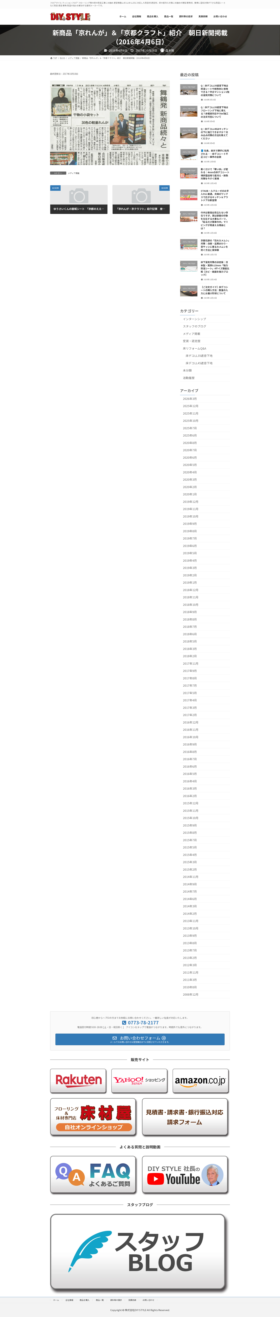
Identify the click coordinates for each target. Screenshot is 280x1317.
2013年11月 (190, 921)
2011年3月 (190, 980)
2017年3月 (190, 708)
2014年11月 (190, 877)
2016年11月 (190, 730)
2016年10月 (190, 737)
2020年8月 (190, 443)
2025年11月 (190, 413)
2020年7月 (190, 450)
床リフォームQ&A (194, 348)
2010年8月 (190, 987)
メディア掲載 (73, 173)
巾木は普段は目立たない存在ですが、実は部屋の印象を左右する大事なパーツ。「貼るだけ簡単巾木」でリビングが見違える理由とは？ (214, 220)
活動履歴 (189, 378)
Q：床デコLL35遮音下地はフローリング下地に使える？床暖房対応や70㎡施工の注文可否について (214, 112)
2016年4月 (190, 781)
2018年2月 (190, 656)
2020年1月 (190, 494)
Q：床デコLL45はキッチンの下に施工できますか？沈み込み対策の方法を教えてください (214, 133)
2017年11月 (190, 663)
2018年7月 (190, 627)
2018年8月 (190, 619)
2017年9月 (190, 671)
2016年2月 (190, 796)
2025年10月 (190, 421)
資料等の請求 (116, 1300)
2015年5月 (190, 847)
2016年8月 (190, 752)
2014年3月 (190, 906)
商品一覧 (100, 1300)
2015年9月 (190, 825)
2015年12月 (190, 803)
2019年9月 (190, 524)
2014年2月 (190, 914)
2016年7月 (190, 759)
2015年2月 (190, 869)
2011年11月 (190, 972)
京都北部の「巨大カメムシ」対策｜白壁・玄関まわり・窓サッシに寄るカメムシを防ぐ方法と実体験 (215, 245)
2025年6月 (190, 435)
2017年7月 (190, 685)
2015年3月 (190, 862)
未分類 (187, 370)
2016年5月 (190, 774)
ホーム (56, 1300)
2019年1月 (190, 582)
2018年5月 (190, 641)
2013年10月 (190, 928)
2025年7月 (190, 428)
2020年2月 (190, 487)
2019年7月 (190, 538)
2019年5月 (190, 553)
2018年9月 (190, 612)
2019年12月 (190, 502)
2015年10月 (190, 818)
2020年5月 (190, 465)
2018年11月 (190, 597)
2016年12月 (190, 722)
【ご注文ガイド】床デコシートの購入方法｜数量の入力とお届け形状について (214, 290)
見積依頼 (132, 1300)
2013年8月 (190, 943)
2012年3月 (190, 965)
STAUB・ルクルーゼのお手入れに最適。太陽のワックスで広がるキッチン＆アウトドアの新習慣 (215, 195)
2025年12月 (190, 406)
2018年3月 (190, 649)
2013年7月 (190, 950)
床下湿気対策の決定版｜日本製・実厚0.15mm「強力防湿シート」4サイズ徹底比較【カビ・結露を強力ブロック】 (215, 268)
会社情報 (69, 1300)
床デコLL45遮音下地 (199, 363)
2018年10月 (190, 605)
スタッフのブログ (194, 326)
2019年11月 (190, 509)
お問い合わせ (148, 1300)
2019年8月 (190, 531)
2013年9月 (190, 936)
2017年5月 (190, 693)
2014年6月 (190, 899)
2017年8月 (190, 678)
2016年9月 (190, 744)
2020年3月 (190, 479)
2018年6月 (190, 634)
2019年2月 (190, 575)
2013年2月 (190, 958)
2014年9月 (190, 884)
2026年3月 (190, 399)
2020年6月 (190, 457)
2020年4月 (190, 472)
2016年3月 (190, 788)
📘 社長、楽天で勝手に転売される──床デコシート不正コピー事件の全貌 (215, 153)
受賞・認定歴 (191, 341)
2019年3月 (190, 568)
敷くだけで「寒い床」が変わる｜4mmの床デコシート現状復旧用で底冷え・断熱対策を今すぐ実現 (215, 173)
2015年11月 (190, 811)
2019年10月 (190, 516)
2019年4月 (190, 560)
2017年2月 (190, 715)
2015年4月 (190, 855)
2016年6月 (190, 766)
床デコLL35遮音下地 (199, 356)
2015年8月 (190, 833)
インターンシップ (194, 319)
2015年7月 (190, 840)
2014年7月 (190, 891)
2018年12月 (190, 590)
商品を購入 (84, 1300)
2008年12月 (190, 994)
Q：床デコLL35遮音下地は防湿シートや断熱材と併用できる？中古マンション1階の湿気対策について (215, 90)
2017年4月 (190, 700)
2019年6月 (190, 546)
